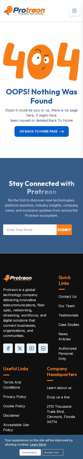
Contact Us (68, 296)
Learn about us (59, 388)
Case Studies (69, 324)
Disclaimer (11, 415)
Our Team (67, 306)
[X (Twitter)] (19, 348)
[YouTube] (31, 348)
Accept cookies (53, 452)
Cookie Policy (14, 406)
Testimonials (68, 315)
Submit (64, 230)
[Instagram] (43, 348)
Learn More (38, 444)
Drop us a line (58, 397)
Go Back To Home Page (39, 131)
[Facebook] (8, 348)
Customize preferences (31, 452)
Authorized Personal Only (67, 353)
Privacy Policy (14, 397)
